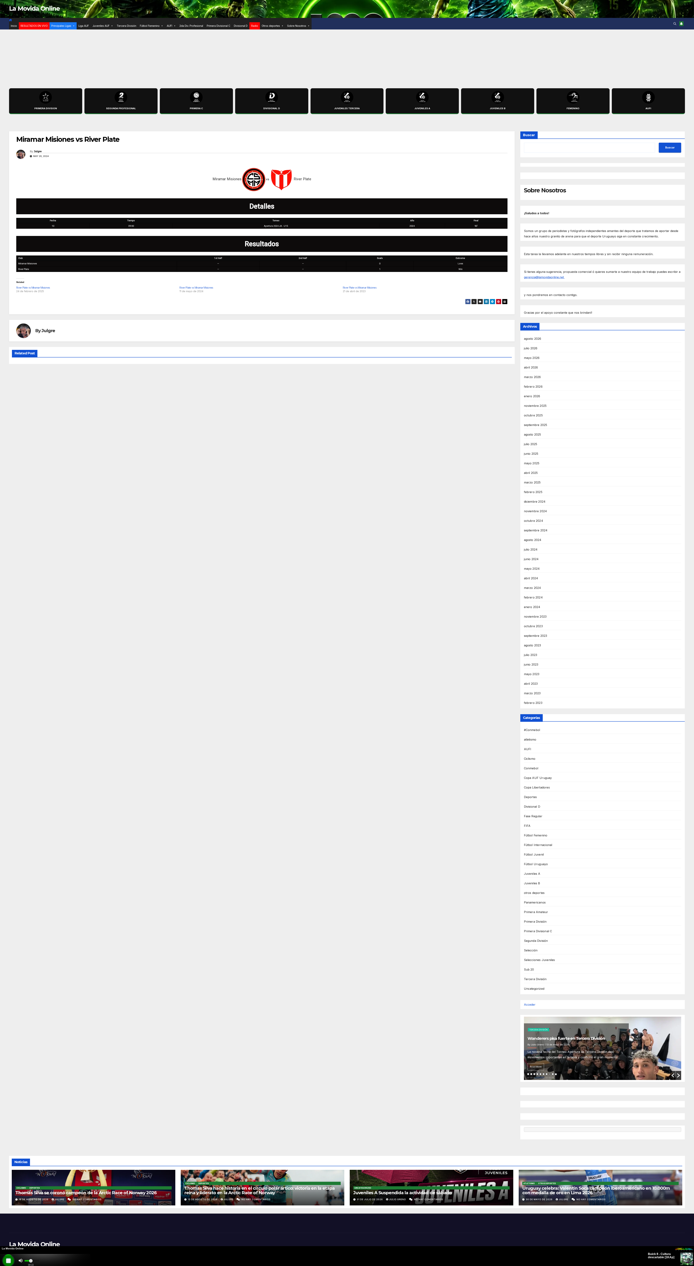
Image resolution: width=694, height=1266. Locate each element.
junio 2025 (531, 453)
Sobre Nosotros (296, 25)
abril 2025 (531, 473)
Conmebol (531, 768)
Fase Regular (533, 816)
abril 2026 (531, 367)
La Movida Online (34, 8)
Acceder (530, 1004)
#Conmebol (532, 730)
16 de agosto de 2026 (34, 1199)
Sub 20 (529, 969)
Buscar (529, 135)
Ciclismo (530, 758)
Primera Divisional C (218, 25)
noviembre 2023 (535, 616)
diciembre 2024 (535, 501)
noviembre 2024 (535, 511)
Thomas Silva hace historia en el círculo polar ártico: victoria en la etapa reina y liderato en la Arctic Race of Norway (259, 1190)
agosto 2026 (532, 338)
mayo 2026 (532, 358)
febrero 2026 (533, 386)
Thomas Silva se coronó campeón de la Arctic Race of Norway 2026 (85, 1192)
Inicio (14, 25)
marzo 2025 (532, 482)
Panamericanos (535, 902)
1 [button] (528, 1074)
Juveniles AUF (101, 25)
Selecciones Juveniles (539, 960)
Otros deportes (271, 25)
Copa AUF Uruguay (538, 778)
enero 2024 (532, 607)
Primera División (535, 921)
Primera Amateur (536, 912)
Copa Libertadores (537, 787)
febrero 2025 (533, 492)
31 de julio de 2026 (370, 1199)
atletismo (530, 739)
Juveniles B (532, 883)
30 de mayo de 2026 (539, 1199)
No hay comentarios (87, 1199)
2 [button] (531, 1074)
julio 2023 (530, 655)
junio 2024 (531, 559)
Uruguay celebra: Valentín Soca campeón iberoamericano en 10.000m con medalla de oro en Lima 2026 (596, 1190)
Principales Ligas (61, 25)
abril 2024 (531, 578)
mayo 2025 (531, 463)
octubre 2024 (533, 521)
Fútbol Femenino (150, 25)
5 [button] (540, 1074)
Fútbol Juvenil (534, 854)
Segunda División (536, 941)
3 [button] (534, 1074)
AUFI (169, 25)
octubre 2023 (533, 626)
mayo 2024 (532, 568)
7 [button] (546, 1074)
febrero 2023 (533, 703)
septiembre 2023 (535, 636)
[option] (602, 1048)
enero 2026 (532, 396)
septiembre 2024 (536, 530)
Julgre (38, 151)
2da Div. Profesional (191, 25)
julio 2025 (530, 444)
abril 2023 (531, 683)
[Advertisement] (347, 56)
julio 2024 (531, 549)
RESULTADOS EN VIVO (34, 25)
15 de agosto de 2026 (203, 1199)
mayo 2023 (531, 674)
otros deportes (534, 893)
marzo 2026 (532, 377)
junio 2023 (531, 664)
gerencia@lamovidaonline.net (544, 277)
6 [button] (543, 1074)
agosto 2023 (532, 645)
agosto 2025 (532, 434)
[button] (674, 23)
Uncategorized (534, 988)
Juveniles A (532, 873)
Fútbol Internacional (538, 845)
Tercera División (126, 25)
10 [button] (556, 1074)
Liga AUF (83, 25)
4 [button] (537, 1074)
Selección (531, 950)
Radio (254, 25)
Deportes (530, 797)
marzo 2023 (532, 693)
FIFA (527, 826)
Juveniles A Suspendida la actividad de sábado (402, 1192)
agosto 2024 (532, 540)
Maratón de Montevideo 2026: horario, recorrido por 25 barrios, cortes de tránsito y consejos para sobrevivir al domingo (576, 1033)
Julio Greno (398, 1199)
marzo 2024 (532, 588)
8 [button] (550, 1074)
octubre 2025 (533, 415)
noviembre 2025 (535, 406)
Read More (536, 1066)
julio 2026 (530, 348)
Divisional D (241, 25)
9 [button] (553, 1074)
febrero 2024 (533, 597)
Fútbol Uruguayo (536, 864)
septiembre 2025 (535, 425)
